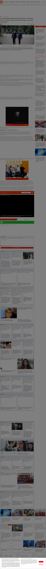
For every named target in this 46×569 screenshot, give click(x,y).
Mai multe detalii (12, 561)
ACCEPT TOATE (41, 561)
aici (3, 565)
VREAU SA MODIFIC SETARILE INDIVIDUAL (41, 564)
